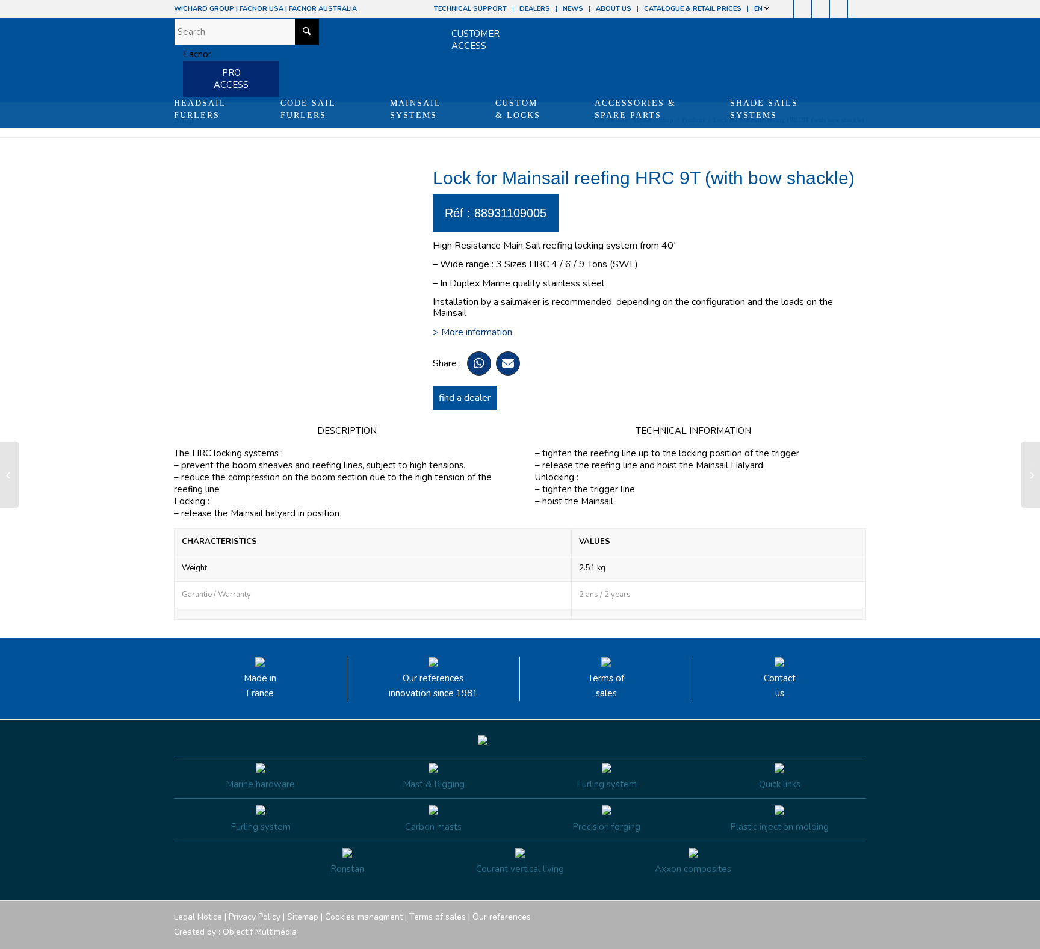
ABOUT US (613, 8)
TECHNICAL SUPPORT (470, 8)
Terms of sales (606, 685)
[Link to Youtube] (820, 9)
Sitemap (302, 917)
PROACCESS (231, 79)
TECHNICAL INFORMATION (693, 431)
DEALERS (534, 8)
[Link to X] (838, 9)
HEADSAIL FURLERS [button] (200, 109)
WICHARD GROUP (204, 8)
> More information (472, 332)
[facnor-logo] (192, 54)
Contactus (780, 685)
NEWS (573, 8)
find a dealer (465, 397)
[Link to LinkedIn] (857, 9)
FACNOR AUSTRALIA (323, 8)
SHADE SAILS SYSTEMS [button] (764, 109)
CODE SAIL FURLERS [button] (308, 109)
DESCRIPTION (347, 431)
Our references (501, 917)
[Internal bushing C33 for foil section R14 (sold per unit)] (9, 475)
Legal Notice (198, 917)
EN (759, 8)
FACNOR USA (261, 8)
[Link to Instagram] (802, 9)
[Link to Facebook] (784, 9)
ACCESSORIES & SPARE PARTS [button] (635, 109)
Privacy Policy (254, 917)
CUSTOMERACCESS (475, 40)
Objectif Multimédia (260, 932)
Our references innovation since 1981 (433, 685)
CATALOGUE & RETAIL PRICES (692, 8)
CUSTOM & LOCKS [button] (517, 109)
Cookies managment (364, 917)
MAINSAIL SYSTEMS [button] (415, 109)
